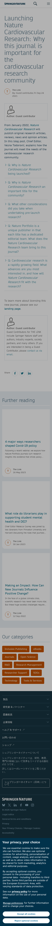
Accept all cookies (26, 914)
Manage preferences (13, 903)
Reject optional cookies (26, 921)
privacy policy (19, 891)
